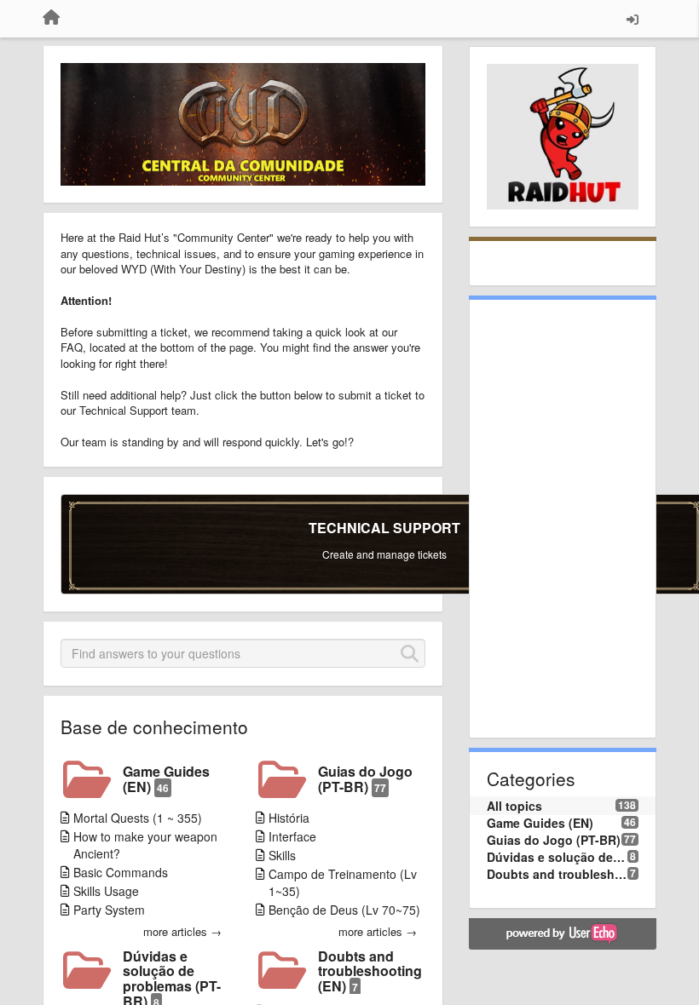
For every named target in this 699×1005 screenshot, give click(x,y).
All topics (514, 805)
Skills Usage (106, 890)
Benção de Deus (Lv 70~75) (344, 909)
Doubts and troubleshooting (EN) (370, 971)
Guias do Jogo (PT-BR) (365, 778)
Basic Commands (120, 872)
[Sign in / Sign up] (632, 18)
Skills (282, 855)
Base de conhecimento (154, 726)
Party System (109, 909)
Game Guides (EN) (166, 778)
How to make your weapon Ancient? (145, 845)
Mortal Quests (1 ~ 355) (137, 817)
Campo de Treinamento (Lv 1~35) (343, 882)
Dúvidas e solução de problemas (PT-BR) (557, 856)
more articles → (182, 931)
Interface (292, 836)
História (289, 817)
